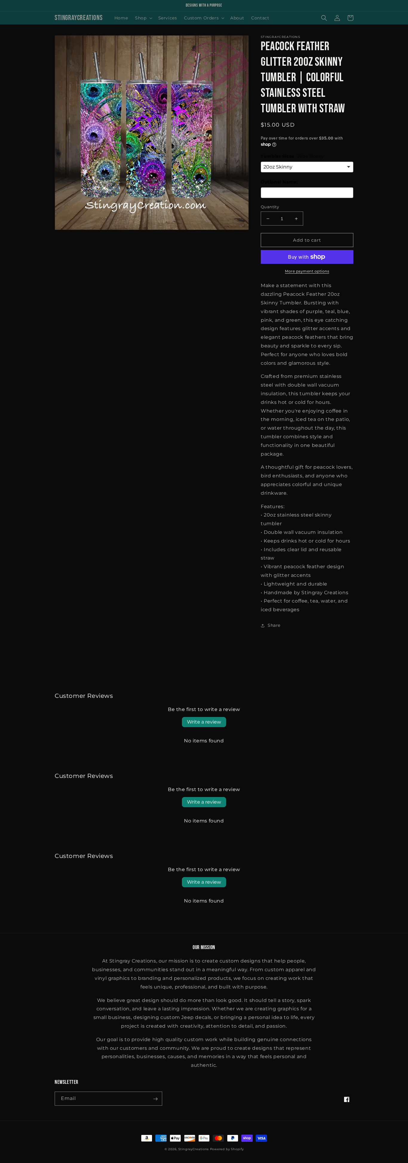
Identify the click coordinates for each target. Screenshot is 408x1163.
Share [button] (274, 625)
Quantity (270, 206)
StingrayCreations (193, 1149)
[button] (142, 18)
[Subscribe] (155, 1099)
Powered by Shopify (227, 1149)
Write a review (204, 722)
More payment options (307, 271)
